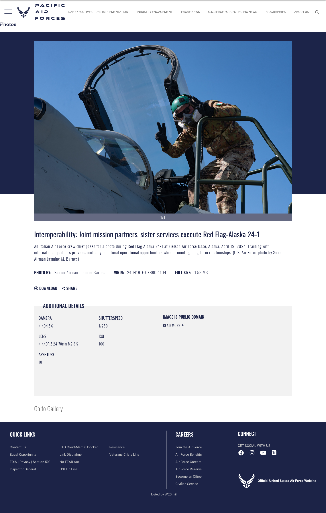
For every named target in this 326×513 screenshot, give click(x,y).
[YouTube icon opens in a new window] (263, 452)
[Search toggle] (318, 12)
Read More (172, 325)
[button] (7, 12)
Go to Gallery (48, 408)
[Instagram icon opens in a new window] (252, 452)
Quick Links (22, 434)
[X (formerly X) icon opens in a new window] (274, 452)
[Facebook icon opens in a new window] (241, 452)
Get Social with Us (254, 446)
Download (47, 288)
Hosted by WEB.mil (163, 494)
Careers (184, 434)
